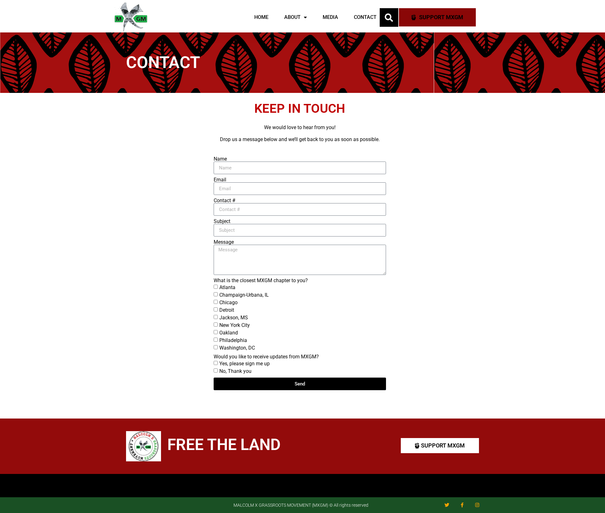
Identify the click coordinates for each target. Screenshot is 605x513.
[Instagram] (477, 505)
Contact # (224, 200)
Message (224, 242)
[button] (389, 17)
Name (220, 159)
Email (220, 179)
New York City (234, 325)
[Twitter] (447, 505)
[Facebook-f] (462, 505)
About (292, 17)
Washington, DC (237, 348)
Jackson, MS (233, 318)
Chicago (228, 302)
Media (330, 17)
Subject (222, 221)
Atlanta (227, 287)
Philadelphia (233, 340)
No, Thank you (235, 371)
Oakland (228, 333)
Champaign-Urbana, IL (244, 295)
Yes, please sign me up (244, 364)
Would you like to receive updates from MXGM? (266, 356)
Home (261, 17)
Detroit (226, 310)
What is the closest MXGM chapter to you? (261, 280)
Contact (365, 17)
